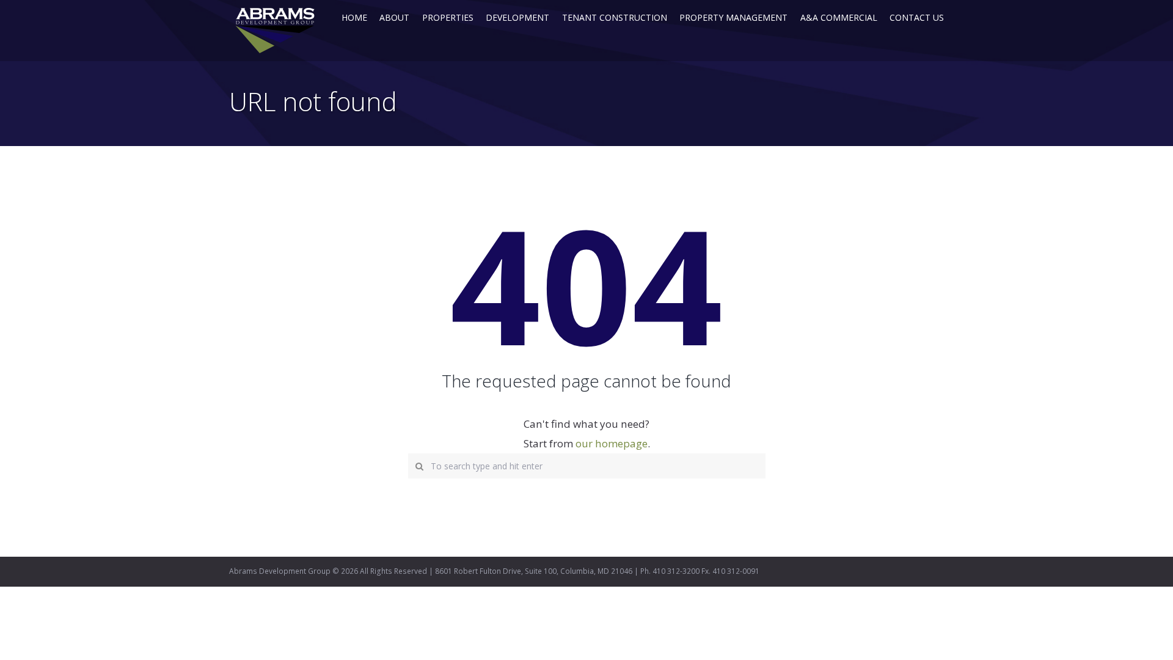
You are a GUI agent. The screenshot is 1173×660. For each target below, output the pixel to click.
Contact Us (917, 17)
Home (354, 17)
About (394, 17)
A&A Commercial (838, 17)
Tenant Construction (614, 17)
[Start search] (416, 464)
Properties (447, 17)
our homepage (612, 443)
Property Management (733, 17)
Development (517, 17)
